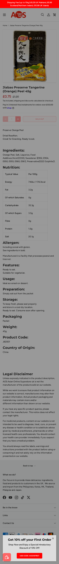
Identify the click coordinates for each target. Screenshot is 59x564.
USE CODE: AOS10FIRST (29, 556)
